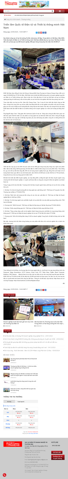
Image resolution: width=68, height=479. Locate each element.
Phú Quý (8, 424)
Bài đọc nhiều (9, 355)
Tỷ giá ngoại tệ (21, 401)
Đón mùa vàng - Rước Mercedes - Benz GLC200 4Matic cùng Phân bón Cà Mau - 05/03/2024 (32, 350)
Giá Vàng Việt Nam (33, 433)
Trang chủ (9, 19)
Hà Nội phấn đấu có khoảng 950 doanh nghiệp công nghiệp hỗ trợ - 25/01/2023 (28, 336)
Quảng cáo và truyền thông (57, 457)
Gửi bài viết (57, 452)
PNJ (8, 416)
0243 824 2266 (34, 462)
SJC (8, 412)
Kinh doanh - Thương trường (21, 19)
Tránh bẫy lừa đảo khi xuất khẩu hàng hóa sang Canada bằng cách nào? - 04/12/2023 (29, 347)
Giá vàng (9, 401)
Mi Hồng (8, 427)
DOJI (8, 420)
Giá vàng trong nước (9, 406)
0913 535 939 (56, 445)
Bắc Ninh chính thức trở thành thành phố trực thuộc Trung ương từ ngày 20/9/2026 (29, 15)
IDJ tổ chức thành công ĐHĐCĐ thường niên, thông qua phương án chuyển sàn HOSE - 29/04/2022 (34, 339)
